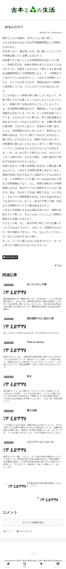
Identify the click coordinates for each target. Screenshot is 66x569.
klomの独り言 (11, 257)
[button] (59, 370)
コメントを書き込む (33, 522)
